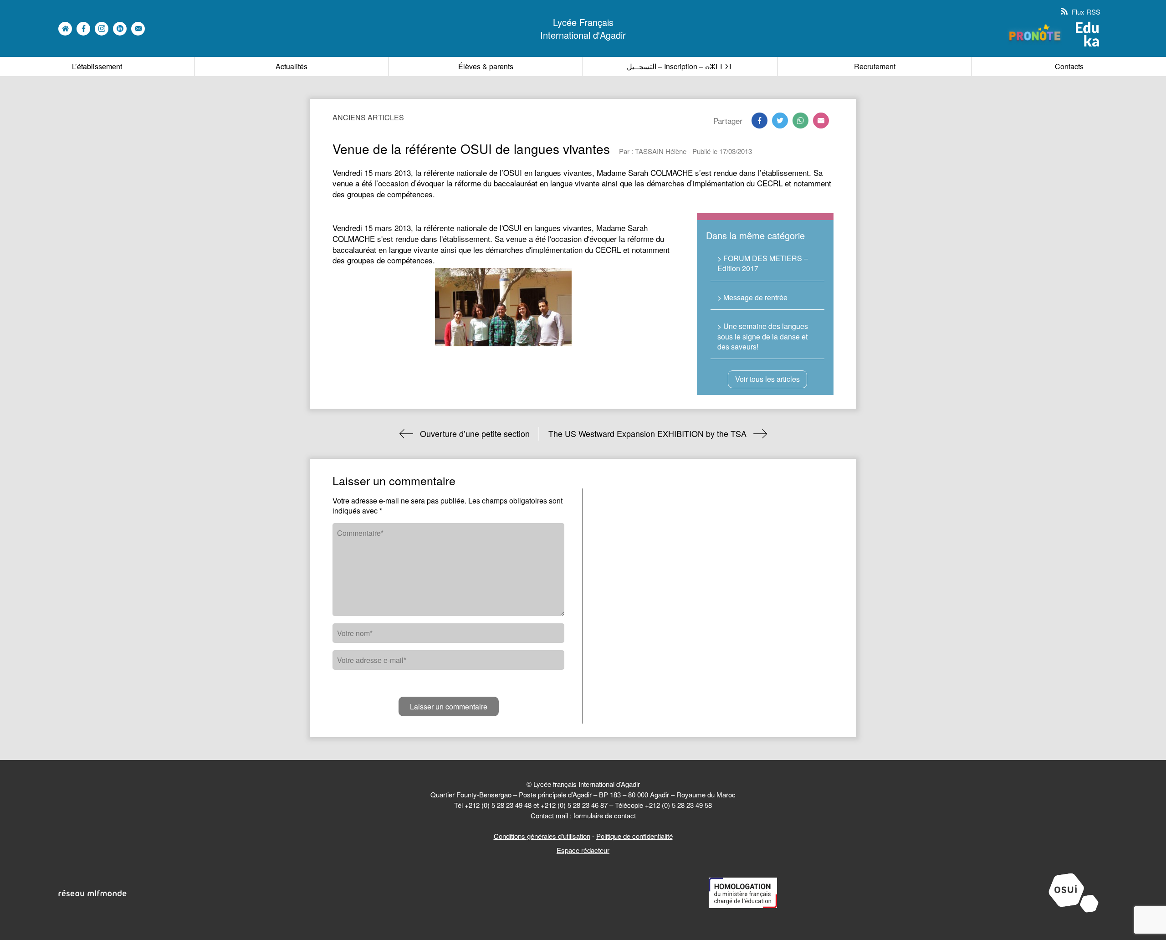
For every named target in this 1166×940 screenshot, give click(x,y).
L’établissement (97, 66)
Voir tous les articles (767, 379)
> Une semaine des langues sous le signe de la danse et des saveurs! (762, 336)
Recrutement (874, 66)
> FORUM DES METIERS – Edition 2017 (762, 263)
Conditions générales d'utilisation (542, 836)
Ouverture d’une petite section (475, 433)
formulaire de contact (604, 815)
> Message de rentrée (752, 297)
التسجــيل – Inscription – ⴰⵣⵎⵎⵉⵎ (680, 66)
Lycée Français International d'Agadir (583, 28)
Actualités (291, 66)
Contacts (1069, 66)
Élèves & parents (485, 66)
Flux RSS (1085, 11)
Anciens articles (368, 117)
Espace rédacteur (583, 850)
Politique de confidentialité (634, 836)
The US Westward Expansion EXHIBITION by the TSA (647, 433)
